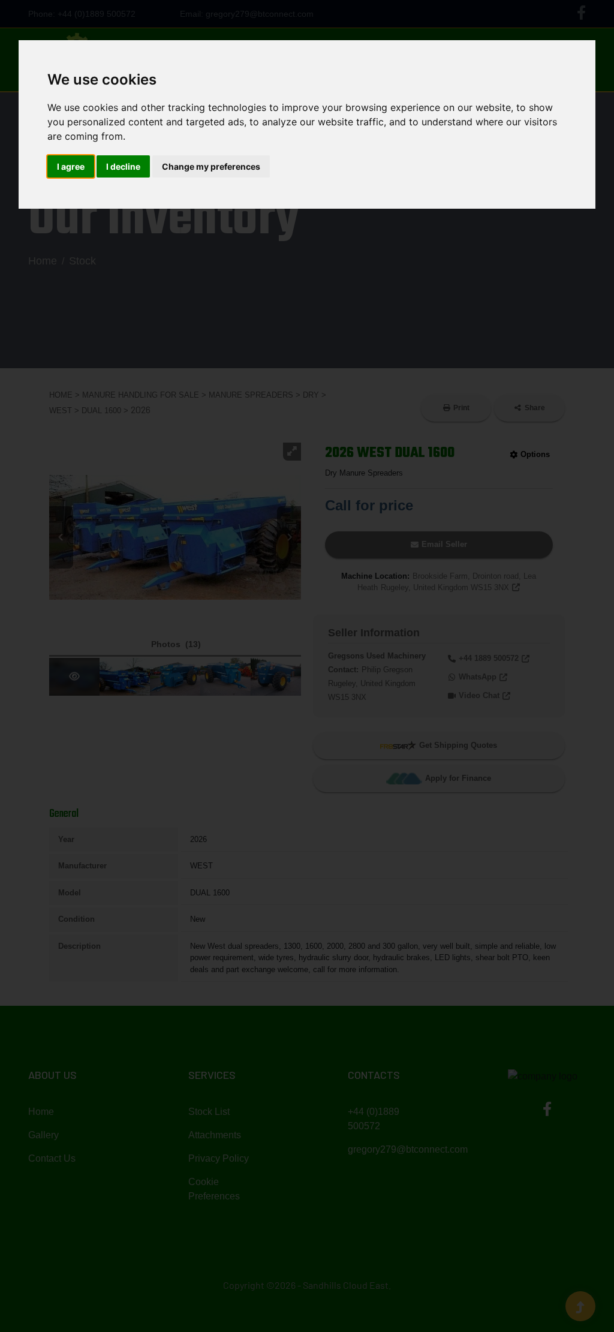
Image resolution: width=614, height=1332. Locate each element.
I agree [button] (71, 166)
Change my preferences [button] (211, 166)
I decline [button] (123, 166)
